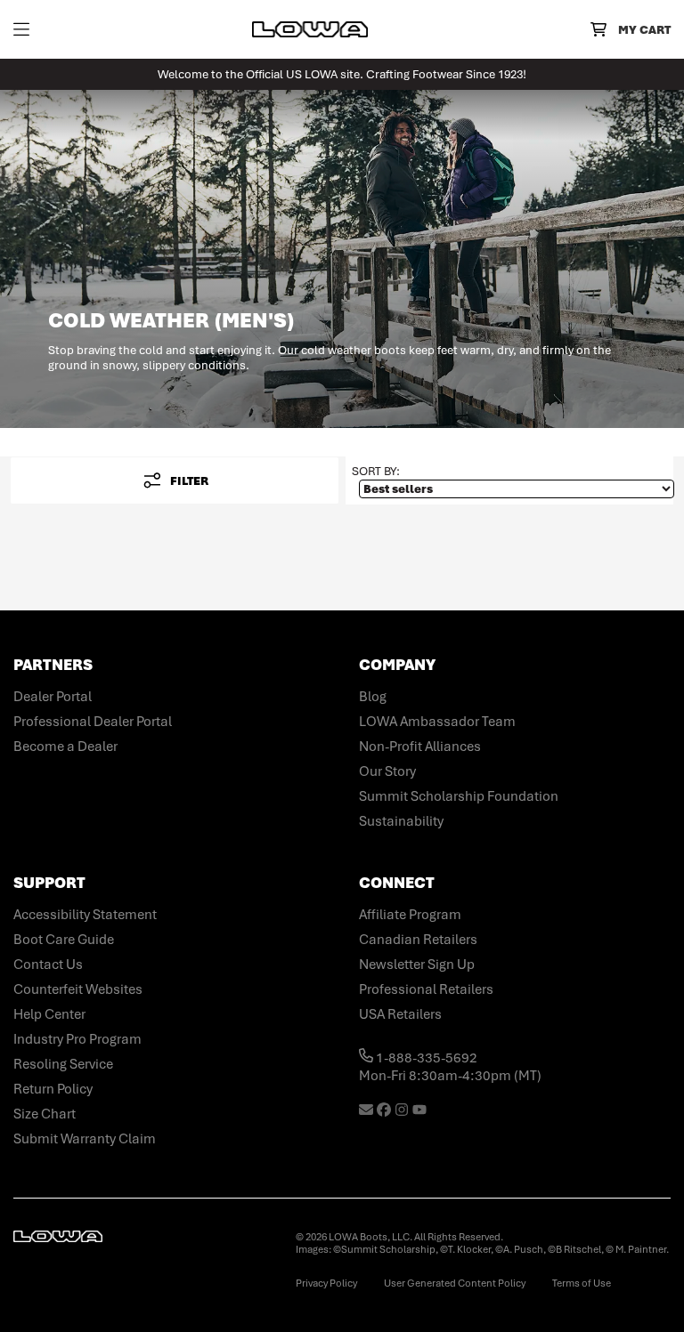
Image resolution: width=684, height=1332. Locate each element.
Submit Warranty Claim (84, 1139)
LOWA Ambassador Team (437, 722)
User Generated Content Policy (454, 1283)
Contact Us (48, 964)
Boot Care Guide (63, 940)
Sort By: (376, 471)
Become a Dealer (65, 746)
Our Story (387, 771)
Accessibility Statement (85, 915)
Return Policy (53, 1089)
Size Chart (44, 1114)
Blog (373, 697)
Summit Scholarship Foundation (458, 796)
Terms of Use (581, 1283)
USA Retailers (400, 1014)
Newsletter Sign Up (417, 964)
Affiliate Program (410, 915)
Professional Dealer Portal (92, 722)
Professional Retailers (426, 989)
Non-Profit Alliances (420, 746)
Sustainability (401, 821)
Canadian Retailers (418, 940)
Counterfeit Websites (77, 989)
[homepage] (310, 29)
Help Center (49, 1014)
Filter (189, 480)
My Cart (644, 29)
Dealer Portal (52, 697)
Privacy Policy (326, 1283)
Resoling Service (63, 1064)
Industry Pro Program (77, 1039)
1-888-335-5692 (425, 1058)
